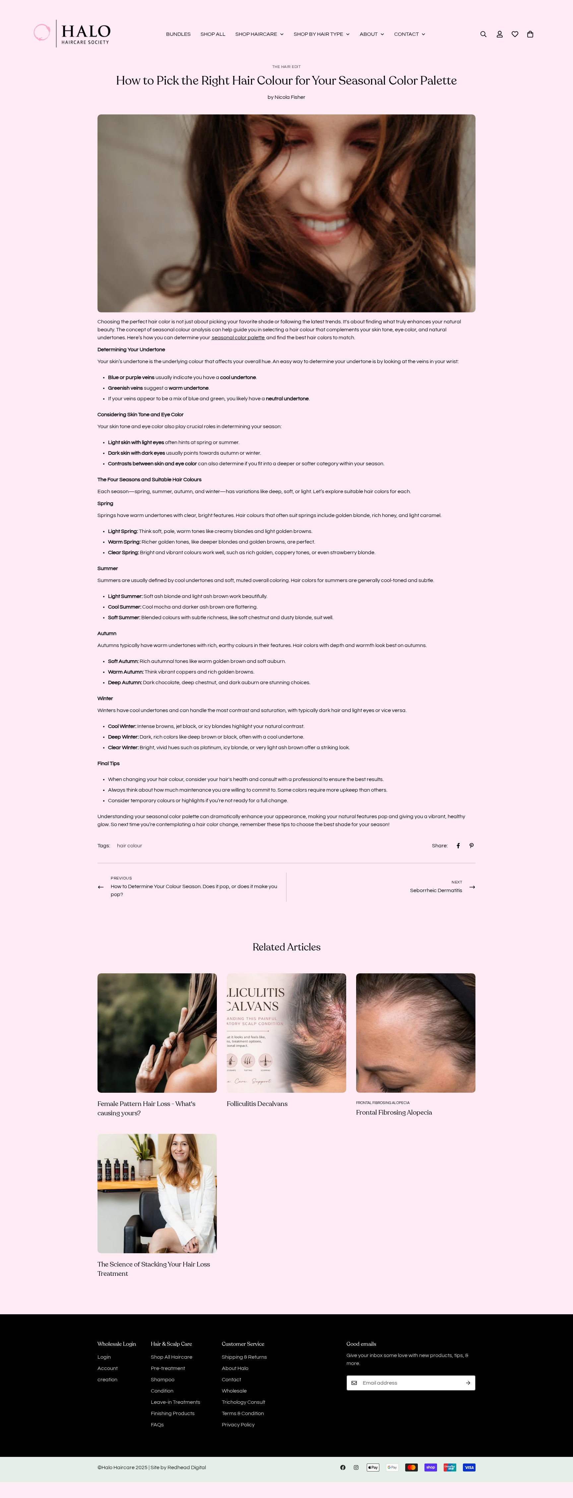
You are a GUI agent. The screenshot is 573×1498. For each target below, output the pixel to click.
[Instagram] (356, 1467)
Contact (231, 1379)
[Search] (483, 34)
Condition (162, 1391)
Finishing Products (173, 1413)
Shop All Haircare (171, 1357)
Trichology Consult (243, 1402)
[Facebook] (458, 845)
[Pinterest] (472, 845)
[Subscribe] (468, 1383)
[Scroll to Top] (560, 1461)
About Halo (235, 1368)
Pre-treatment (168, 1368)
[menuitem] (178, 34)
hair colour (129, 845)
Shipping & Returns (244, 1357)
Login (104, 1357)
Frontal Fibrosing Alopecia (394, 1112)
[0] (530, 34)
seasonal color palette (238, 337)
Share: (440, 845)
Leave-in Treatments (175, 1402)
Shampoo (162, 1379)
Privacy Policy (238, 1424)
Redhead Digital (186, 1467)
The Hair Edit (286, 67)
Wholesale (234, 1391)
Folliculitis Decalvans (257, 1104)
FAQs (157, 1424)
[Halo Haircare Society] (72, 34)
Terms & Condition (243, 1413)
